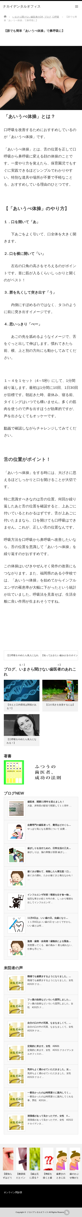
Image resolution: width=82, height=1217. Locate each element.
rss (67, 1212)
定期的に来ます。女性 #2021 (43, 1046)
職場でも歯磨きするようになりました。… (49, 976)
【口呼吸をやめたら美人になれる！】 (22, 657)
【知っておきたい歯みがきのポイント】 (59, 657)
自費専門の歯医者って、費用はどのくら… (49, 825)
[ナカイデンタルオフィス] (22, 7)
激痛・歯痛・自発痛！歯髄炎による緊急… (49, 941)
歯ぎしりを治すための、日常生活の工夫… (49, 848)
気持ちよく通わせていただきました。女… (49, 1069)
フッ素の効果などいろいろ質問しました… (49, 999)
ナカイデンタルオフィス (37, 1212)
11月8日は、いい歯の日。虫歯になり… (47, 918)
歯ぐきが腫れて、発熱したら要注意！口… (49, 871)
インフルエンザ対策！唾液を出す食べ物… (49, 894)
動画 (7, 428)
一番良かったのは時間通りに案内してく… (49, 1092)
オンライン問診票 (13, 1192)
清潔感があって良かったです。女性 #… (48, 1116)
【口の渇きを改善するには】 (60, 704)
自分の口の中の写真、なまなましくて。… (49, 1023)
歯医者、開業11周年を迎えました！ (45, 801)
